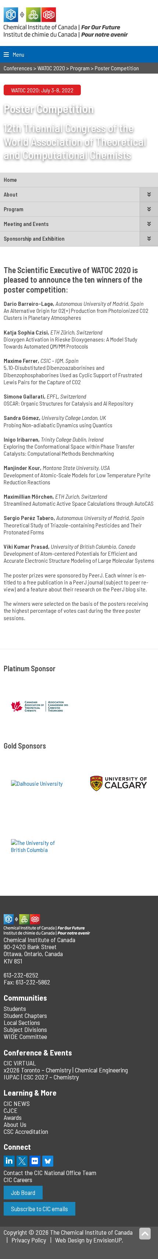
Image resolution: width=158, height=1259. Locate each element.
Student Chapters (25, 1015)
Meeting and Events (26, 223)
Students (15, 1008)
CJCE (11, 1110)
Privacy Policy (28, 1240)
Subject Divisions (25, 1029)
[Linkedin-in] (9, 1161)
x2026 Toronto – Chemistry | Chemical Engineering (66, 1070)
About (11, 194)
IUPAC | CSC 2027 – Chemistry (41, 1077)
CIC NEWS (17, 1103)
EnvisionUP (107, 1240)
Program (13, 209)
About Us (15, 1124)
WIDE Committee (25, 1036)
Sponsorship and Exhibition (34, 238)
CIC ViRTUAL (20, 1063)
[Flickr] (34, 1161)
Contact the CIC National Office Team (50, 1172)
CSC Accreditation (26, 1131)
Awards (13, 1117)
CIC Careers (18, 1179)
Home (10, 179)
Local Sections (22, 1022)
